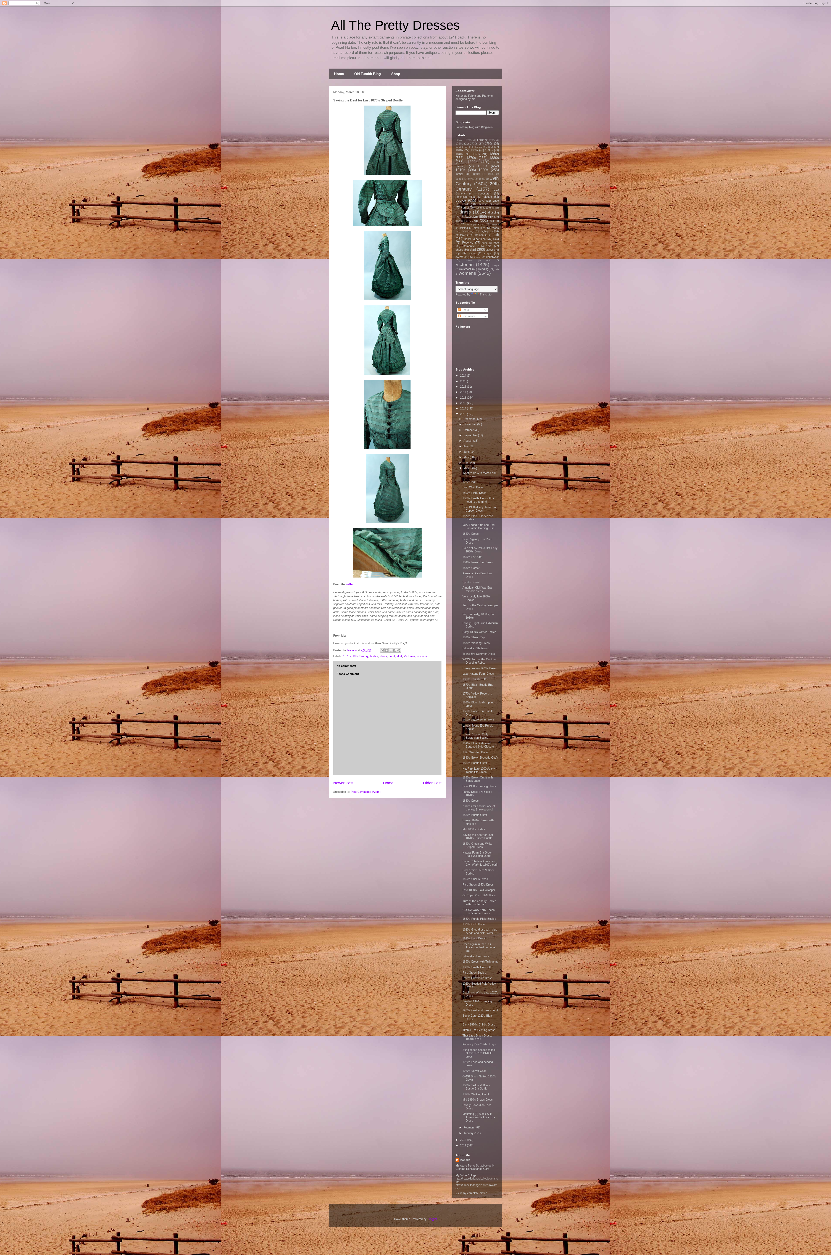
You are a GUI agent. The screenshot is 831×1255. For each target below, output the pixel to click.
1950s (491, 174)
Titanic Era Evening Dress (478, 1030)
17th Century (475, 147)
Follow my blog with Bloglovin (474, 127)
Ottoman (479, 235)
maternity (479, 227)
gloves (459, 220)
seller (350, 584)
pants (467, 239)
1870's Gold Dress (473, 924)
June (467, 451)
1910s (460, 170)
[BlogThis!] (386, 650)
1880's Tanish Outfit (474, 679)
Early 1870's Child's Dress (478, 1024)
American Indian (466, 196)
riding (484, 243)
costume (480, 207)
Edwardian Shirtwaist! (476, 648)
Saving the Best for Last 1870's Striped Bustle (477, 836)
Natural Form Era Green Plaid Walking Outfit (477, 854)
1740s (480, 140)
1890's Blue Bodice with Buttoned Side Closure (478, 745)
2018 (463, 386)
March (468, 468)
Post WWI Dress (472, 487)
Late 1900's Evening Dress (479, 786)
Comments (468, 316)
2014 (463, 408)
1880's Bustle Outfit (474, 763)
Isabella (465, 1160)
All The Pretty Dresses (395, 25)
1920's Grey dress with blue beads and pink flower (479, 931)
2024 (463, 375)
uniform (469, 260)
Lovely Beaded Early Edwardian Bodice (475, 736)
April (467, 462)
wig (497, 269)
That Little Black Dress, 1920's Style (477, 1037)
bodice (374, 656)
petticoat (481, 239)
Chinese (482, 204)
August (468, 440)
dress (383, 656)
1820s (474, 150)
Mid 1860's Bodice (473, 829)
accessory (483, 193)
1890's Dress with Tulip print (480, 961)
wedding (483, 269)
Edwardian (469, 216)
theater (477, 257)
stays (487, 253)
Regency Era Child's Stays (479, 1044)
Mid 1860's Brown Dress (477, 1099)
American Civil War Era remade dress (477, 589)
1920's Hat (469, 481)
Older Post (432, 783)
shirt (488, 246)
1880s (494, 158)
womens (422, 656)
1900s (482, 166)
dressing (493, 212)
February (469, 1127)
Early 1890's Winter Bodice (479, 632)
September (471, 435)
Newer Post (343, 783)
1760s (459, 143)
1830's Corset (471, 568)
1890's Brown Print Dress (478, 720)
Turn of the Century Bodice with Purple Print (479, 902)
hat (457, 224)
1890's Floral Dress (474, 492)
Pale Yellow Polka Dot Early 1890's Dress (480, 549)
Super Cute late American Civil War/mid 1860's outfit (480, 863)
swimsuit (461, 256)
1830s (489, 150)
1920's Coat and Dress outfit (480, 1010)
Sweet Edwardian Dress (477, 978)
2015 (463, 403)
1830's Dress (470, 800)
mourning (467, 231)
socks (472, 253)
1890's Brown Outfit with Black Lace (477, 779)
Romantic (469, 246)
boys (481, 200)
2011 (463, 1145)
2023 (463, 381)
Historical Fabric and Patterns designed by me (474, 97)
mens (495, 227)
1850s (476, 154)
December (470, 418)
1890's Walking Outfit (475, 1094)
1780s (489, 143)
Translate (485, 294)
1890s (472, 162)
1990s (482, 179)
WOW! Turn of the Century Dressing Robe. (479, 661)
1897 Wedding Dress (475, 752)
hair (492, 220)
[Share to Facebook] (395, 650)
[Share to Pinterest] (399, 650)
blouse (488, 196)
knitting (463, 227)
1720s (469, 140)
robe (496, 242)
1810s (459, 150)
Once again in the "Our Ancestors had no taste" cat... (479, 947)
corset (465, 207)
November (470, 424)
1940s (476, 173)
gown (474, 220)
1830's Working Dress (476, 643)
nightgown (487, 231)
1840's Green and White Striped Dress (477, 845)
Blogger (432, 1219)
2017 (463, 392)
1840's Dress (470, 533)
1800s (489, 146)
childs (465, 204)
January (469, 1133)
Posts (465, 309)
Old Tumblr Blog (367, 74)
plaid (496, 239)
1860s (494, 154)
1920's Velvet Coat (474, 1070)
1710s (459, 140)
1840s (459, 154)
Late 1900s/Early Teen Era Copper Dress (479, 509)
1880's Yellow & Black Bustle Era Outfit (476, 1087)
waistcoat (465, 269)
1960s (459, 178)
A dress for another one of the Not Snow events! (478, 807)
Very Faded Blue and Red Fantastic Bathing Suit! (478, 526)
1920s (483, 170)
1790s (459, 146)
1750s (492, 140)
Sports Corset (471, 582)
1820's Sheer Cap (473, 637)
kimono (495, 224)
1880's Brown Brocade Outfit (480, 757)
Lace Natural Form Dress (478, 673)
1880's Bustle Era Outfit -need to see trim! (478, 500)
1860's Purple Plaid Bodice (479, 918)
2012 (463, 1139)
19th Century (360, 656)
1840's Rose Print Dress (477, 562)
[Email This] (382, 650)
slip (458, 253)
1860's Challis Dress (475, 879)
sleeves (490, 249)
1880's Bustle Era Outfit (477, 967)
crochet (495, 208)
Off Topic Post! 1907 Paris (479, 895)
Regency (467, 242)
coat (496, 204)
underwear (492, 256)
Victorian (409, 656)
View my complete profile (471, 1193)
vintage (495, 265)
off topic (461, 235)
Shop (395, 74)
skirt (399, 656)
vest (488, 260)
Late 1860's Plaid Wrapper (478, 890)
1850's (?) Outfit (472, 556)
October (469, 430)
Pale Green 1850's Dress (478, 884)
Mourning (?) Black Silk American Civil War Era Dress (478, 1117)
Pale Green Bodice (474, 972)
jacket (480, 224)
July (467, 446)
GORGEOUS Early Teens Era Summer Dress (478, 911)
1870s (347, 656)
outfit (392, 656)
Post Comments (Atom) (365, 791)
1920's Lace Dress (474, 938)
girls (490, 216)
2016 (463, 397)
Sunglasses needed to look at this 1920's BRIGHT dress (479, 1053)
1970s (471, 179)
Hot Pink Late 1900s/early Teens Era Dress (478, 770)
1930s (459, 173)
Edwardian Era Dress (475, 956)
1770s (473, 143)
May (467, 457)
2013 (463, 414)
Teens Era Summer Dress (478, 653)
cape (496, 200)
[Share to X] (390, 650)
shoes (459, 249)
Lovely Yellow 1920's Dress (479, 668)
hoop (469, 224)
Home (339, 74)
